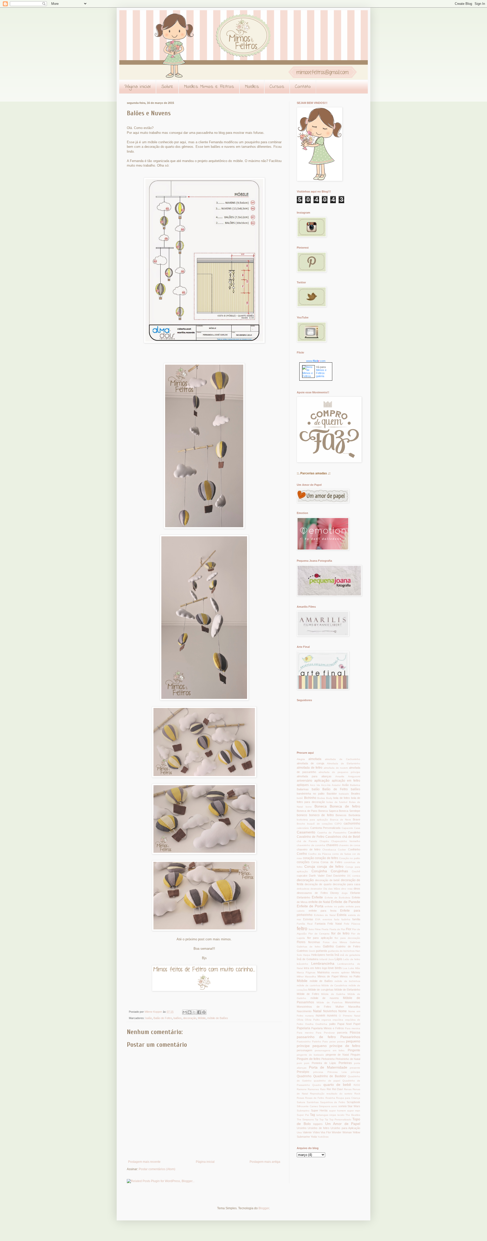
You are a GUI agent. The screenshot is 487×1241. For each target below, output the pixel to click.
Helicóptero (318, 954)
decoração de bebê (327, 880)
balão (148, 1018)
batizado (344, 793)
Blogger (263, 1208)
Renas (348, 1089)
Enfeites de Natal (325, 915)
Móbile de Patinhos (330, 1002)
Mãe (357, 968)
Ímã (337, 954)
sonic (334, 1106)
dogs (344, 893)
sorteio (342, 1106)
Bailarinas (303, 789)
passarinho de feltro (316, 1037)
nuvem (320, 1015)
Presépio (303, 1072)
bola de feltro (341, 797)
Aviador (336, 785)
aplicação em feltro (346, 780)
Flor (348, 929)
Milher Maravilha (306, 976)
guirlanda (321, 950)
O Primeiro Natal (349, 1015)
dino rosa (346, 888)
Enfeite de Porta (310, 906)
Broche (301, 823)
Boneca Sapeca (328, 810)
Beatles (355, 793)
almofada (314, 759)
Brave (356, 819)
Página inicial (137, 86)
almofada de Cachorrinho (342, 759)
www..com (315, 360)
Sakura (301, 1102)
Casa (357, 828)
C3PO (338, 823)
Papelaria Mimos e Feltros (327, 1028)
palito (332, 1023)
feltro (302, 928)
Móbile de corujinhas (320, 989)
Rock (357, 1093)
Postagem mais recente (144, 1162)
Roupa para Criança (348, 1098)
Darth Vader (316, 875)
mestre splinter (340, 972)
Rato (323, 1089)
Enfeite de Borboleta (338, 897)
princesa (318, 1072)
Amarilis (339, 776)
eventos (327, 919)
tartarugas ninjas (326, 1115)
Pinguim (355, 1054)
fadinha (345, 919)
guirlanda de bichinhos (341, 950)
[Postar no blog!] (189, 1012)
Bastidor (332, 793)
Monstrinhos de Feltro (314, 1006)
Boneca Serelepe (349, 810)
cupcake (302, 875)
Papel (356, 1023)
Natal (317, 1011)
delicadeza (303, 888)
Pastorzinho (304, 1041)
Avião (345, 784)
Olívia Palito (312, 1019)
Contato (303, 86)
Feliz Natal (334, 923)
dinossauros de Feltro (312, 892)
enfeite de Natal (319, 902)
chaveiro (332, 845)
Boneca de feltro (345, 806)
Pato (325, 1041)
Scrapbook (353, 1102)
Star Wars (353, 1106)
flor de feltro (340, 933)
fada (336, 919)
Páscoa (355, 1032)
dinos (357, 888)
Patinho (316, 1041)
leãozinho (302, 963)
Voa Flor (326, 1132)
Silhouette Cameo (307, 1106)
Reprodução (317, 1093)
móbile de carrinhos (308, 985)
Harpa (306, 955)
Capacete (347, 828)
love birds (335, 968)
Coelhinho (354, 849)
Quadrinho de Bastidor (329, 1076)
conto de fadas (341, 853)
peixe (332, 1041)
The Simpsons (305, 1119)
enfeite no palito (334, 906)
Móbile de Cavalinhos (334, 985)
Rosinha (330, 1098)
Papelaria (303, 1028)
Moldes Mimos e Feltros (209, 86)
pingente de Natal (337, 1054)
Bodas (321, 798)
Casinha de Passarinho (331, 832)
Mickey (355, 972)
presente (355, 1067)
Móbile (202, 1018)
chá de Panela (307, 841)
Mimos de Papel (328, 976)
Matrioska (323, 972)
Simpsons (324, 1106)
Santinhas (313, 1102)
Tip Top (319, 1119)
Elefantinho (303, 897)
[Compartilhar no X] (194, 1012)
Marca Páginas (306, 972)
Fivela (325, 929)
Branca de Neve (340, 819)
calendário (303, 828)
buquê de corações (320, 823)
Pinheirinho (328, 1058)
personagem (304, 1050)
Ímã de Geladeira (307, 959)
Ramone (302, 1089)
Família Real (304, 923)
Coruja (309, 866)
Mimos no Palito (350, 976)
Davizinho (339, 875)
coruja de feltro (330, 866)
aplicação (321, 780)
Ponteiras (345, 1063)
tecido (340, 1115)
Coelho (302, 854)
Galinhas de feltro (309, 946)
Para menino (305, 1032)
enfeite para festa (322, 910)
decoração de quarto (318, 884)
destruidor (316, 888)
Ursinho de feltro (318, 1128)
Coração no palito (349, 858)
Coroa (315, 862)
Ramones (313, 1089)
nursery (309, 1015)
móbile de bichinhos (347, 981)
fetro (311, 929)
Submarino (303, 1110)
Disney (334, 892)
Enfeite (317, 897)
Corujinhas (339, 871)
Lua (345, 968)
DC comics (353, 875)
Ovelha (309, 1024)
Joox (331, 959)
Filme (318, 929)
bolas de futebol (336, 802)
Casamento (306, 832)
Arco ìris (315, 785)
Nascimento (304, 1011)
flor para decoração (347, 938)
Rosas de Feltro (314, 1098)
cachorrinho (352, 823)
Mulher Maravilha (348, 1006)
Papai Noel (344, 1023)
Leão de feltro (351, 959)
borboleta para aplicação (312, 819)
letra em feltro (312, 968)
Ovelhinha (321, 1024)
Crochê (356, 871)
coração (308, 858)
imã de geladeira (350, 955)
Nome (342, 1011)
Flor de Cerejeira (319, 933)
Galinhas (355, 942)
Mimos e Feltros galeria (321, 373)
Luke (351, 968)
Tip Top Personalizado (338, 1119)
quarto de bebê (337, 1085)
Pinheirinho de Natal (348, 1058)
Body (329, 798)
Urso (299, 1132)
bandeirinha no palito (310, 793)
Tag (312, 1115)
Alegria (301, 759)
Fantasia (320, 923)
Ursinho (301, 1128)
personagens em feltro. (330, 1050)
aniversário (304, 780)
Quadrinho (304, 1076)
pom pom (303, 1063)
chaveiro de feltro (308, 849)
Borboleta (354, 815)
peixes (341, 1041)
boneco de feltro (321, 815)
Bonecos (341, 815)
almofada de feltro (309, 767)
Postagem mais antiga (265, 1162)
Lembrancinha (322, 963)
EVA (317, 919)
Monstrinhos (352, 1002)
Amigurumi (354, 776)
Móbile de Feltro (308, 993)
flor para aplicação (320, 937)
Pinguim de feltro (308, 1059)
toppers (318, 1123)
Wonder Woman (342, 1132)
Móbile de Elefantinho (347, 989)
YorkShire (323, 1136)
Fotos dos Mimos (335, 942)
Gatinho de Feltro (348, 946)
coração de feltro (326, 858)
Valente (307, 1132)
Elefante (355, 892)
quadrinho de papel (327, 1080)
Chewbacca (329, 849)
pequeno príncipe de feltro (336, 1046)
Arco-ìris (326, 785)
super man (353, 1110)
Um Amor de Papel (342, 1124)
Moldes (252, 86)
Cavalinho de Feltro (310, 837)
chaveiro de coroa (349, 845)
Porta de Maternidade (328, 1067)
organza (326, 1019)
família (356, 919)
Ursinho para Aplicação (345, 1128)
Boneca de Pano (307, 810)
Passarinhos (350, 1037)
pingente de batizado (310, 1054)
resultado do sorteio (339, 1093)
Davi (329, 875)
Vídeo (316, 1132)
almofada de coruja (310, 763)
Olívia (300, 1019)
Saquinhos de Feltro (332, 1102)
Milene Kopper (154, 1011)
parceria (342, 1032)
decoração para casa (346, 884)
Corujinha (319, 871)
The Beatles (352, 1115)
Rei (329, 1089)
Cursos (277, 86)
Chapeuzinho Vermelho (345, 841)
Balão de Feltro (162, 1018)
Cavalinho (354, 832)
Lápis (338, 959)
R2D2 (357, 1085)
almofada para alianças (314, 776)
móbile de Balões (217, 1018)
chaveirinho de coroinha (311, 845)
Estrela (341, 915)
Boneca (321, 806)
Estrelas (308, 919)
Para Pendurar (325, 1032)
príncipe (355, 1072)
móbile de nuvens (324, 998)
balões (177, 1018)
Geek (312, 950)
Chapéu (324, 841)
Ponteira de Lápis (324, 1063)
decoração (189, 1018)
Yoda (314, 1136)
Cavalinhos (333, 837)
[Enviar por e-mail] (184, 1012)
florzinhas (314, 942)
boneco (302, 815)
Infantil (323, 959)
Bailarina (355, 785)
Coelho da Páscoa (319, 853)
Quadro (316, 1085)
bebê (300, 798)
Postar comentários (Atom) (157, 1169)
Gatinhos (302, 950)
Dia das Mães (331, 888)
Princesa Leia (337, 1072)
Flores (301, 942)
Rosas (300, 1098)
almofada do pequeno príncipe (339, 772)
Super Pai (303, 1115)
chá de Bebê (351, 837)
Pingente (354, 1050)
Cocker (342, 849)
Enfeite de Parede (345, 902)
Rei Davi (337, 1089)
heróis (330, 954)
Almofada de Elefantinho (343, 763)
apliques (303, 785)
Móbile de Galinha (333, 994)
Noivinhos (330, 1011)
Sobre (167, 86)
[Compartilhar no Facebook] (199, 1012)
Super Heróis (319, 1110)
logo (324, 968)
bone (309, 806)
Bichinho (310, 798)
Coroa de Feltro (331, 862)
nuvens (332, 1015)
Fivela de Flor (337, 929)
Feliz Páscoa (352, 923)
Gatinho (328, 946)
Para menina (352, 1028)
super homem (337, 1110)
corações (303, 862)
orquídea (338, 1019)
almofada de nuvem (336, 767)
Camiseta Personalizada (325, 827)
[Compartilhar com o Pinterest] (203, 1012)
